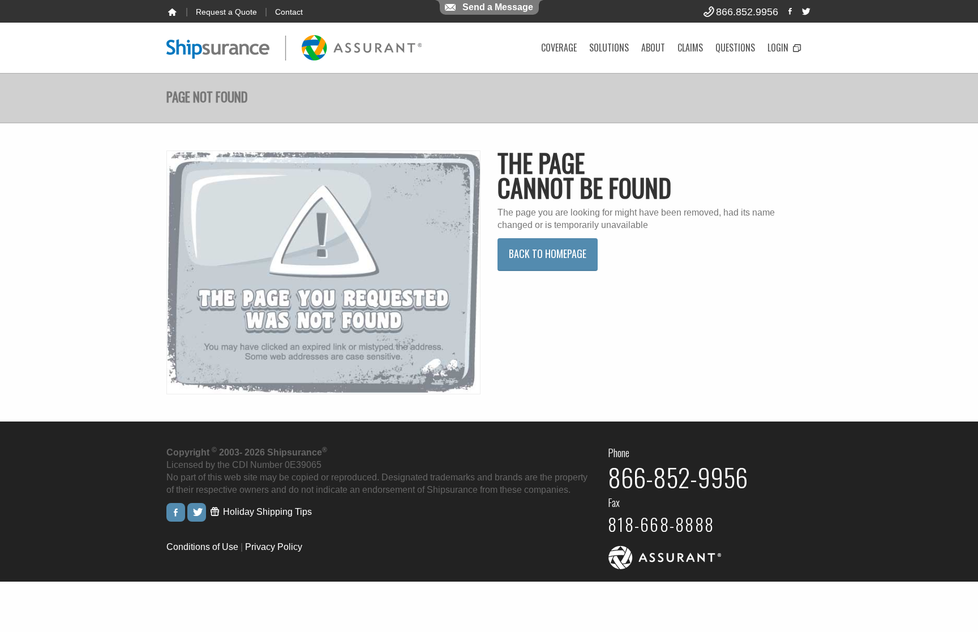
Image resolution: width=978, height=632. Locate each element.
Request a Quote (226, 12)
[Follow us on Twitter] (805, 11)
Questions (735, 47)
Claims (690, 47)
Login (779, 47)
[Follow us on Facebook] (790, 11)
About (653, 47)
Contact (289, 12)
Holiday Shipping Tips (266, 512)
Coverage (559, 47)
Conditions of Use (202, 547)
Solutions (609, 47)
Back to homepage (547, 253)
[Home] (172, 12)
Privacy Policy (273, 547)
